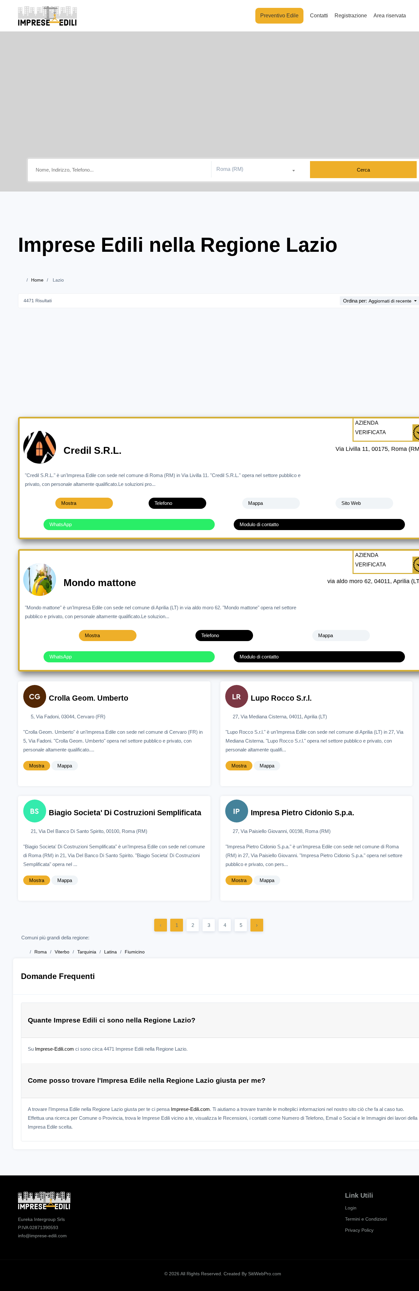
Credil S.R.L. (92, 450)
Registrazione (351, 15)
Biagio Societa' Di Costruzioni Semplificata (125, 813)
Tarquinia (86, 951)
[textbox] (258, 169)
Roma (40, 951)
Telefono (163, 503)
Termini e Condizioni (366, 1219)
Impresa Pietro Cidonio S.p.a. (302, 813)
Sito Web (351, 503)
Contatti (319, 15)
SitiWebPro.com (264, 1273)
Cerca (363, 170)
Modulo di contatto (259, 524)
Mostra (68, 503)
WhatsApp (60, 524)
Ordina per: (355, 301)
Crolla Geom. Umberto (88, 698)
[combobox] (258, 169)
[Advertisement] (222, 368)
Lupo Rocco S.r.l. (281, 698)
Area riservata (389, 15)
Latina (110, 951)
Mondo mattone (100, 582)
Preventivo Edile (279, 15)
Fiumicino (135, 951)
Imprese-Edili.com (54, 1049)
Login (350, 1207)
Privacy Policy (359, 1230)
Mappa (255, 503)
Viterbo (62, 951)
